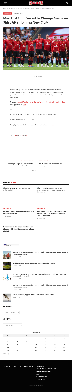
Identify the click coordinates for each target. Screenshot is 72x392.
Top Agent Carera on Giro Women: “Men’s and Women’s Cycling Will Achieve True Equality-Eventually (39, 275)
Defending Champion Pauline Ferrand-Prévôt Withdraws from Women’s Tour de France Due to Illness (40, 253)
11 (8, 344)
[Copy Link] (5, 126)
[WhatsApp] (5, 122)
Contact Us (17, 366)
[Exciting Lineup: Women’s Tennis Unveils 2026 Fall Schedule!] (7, 266)
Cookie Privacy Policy (44, 371)
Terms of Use (40, 380)
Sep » (8, 353)
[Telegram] (5, 117)
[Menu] (5, 3)
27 (26, 350)
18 (8, 347)
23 (55, 347)
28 (36, 350)
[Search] (67, 3)
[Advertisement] (38, 80)
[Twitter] (5, 84)
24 (64, 347)
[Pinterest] (5, 93)
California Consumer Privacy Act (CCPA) (51, 368)
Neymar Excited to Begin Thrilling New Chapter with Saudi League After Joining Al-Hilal (18, 229)
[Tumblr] (5, 103)
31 (64, 350)
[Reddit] (5, 107)
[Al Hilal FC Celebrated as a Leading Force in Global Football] (19, 196)
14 (36, 344)
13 (26, 344)
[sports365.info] (36, 3)
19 (17, 347)
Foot (24, 105)
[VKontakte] (5, 112)
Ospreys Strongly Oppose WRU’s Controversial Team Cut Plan (34, 295)
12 (17, 344)
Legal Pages (40, 366)
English (8, 245)
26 (17, 350)
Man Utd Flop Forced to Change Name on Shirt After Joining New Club (41, 102)
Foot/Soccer (7, 13)
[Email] (5, 98)
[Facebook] (5, 79)
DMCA (38, 374)
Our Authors (29, 366)
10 (64, 341)
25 (8, 350)
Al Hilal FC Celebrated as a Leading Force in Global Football (18, 212)
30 (55, 350)
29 (45, 350)
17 (64, 344)
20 (26, 347)
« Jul (4, 353)
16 (55, 344)
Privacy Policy (41, 377)
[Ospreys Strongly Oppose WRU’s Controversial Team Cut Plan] (7, 298)
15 (45, 344)
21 (36, 347)
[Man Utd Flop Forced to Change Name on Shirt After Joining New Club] (36, 48)
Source (51, 125)
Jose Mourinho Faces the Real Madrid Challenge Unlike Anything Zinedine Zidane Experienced (51, 213)
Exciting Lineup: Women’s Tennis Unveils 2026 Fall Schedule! (34, 263)
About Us (7, 366)
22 (45, 347)
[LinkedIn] (5, 88)
